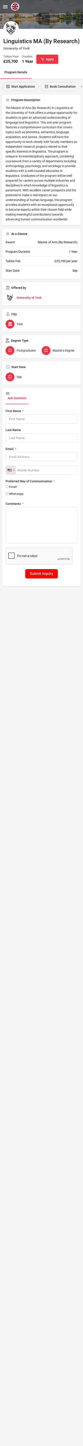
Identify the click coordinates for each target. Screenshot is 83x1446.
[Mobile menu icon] (5, 6)
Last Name (13, 430)
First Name (13, 411)
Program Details (15, 72)
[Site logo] (16, 6)
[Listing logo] (11, 29)
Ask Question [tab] (17, 398)
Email (10, 449)
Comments (13, 503)
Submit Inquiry (41, 574)
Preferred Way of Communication (29, 481)
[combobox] (11, 470)
